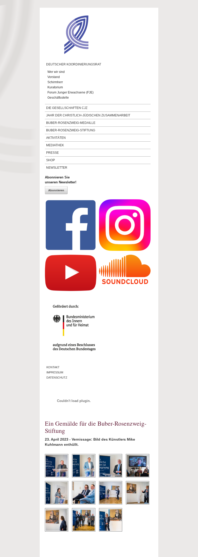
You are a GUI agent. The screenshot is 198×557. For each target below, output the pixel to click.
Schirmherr (55, 82)
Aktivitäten (56, 138)
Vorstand (53, 77)
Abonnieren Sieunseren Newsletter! (60, 179)
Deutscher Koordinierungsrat (73, 64)
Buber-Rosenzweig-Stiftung (70, 130)
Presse (52, 153)
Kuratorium (55, 87)
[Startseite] (66, 53)
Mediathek (55, 145)
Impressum (54, 372)
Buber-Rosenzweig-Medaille (70, 123)
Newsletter (56, 167)
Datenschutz (56, 377)
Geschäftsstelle (58, 97)
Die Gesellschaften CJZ (66, 108)
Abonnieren (56, 190)
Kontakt (53, 367)
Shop (50, 160)
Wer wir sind (56, 72)
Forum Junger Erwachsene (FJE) (70, 92)
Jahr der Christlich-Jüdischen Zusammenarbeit (88, 115)
